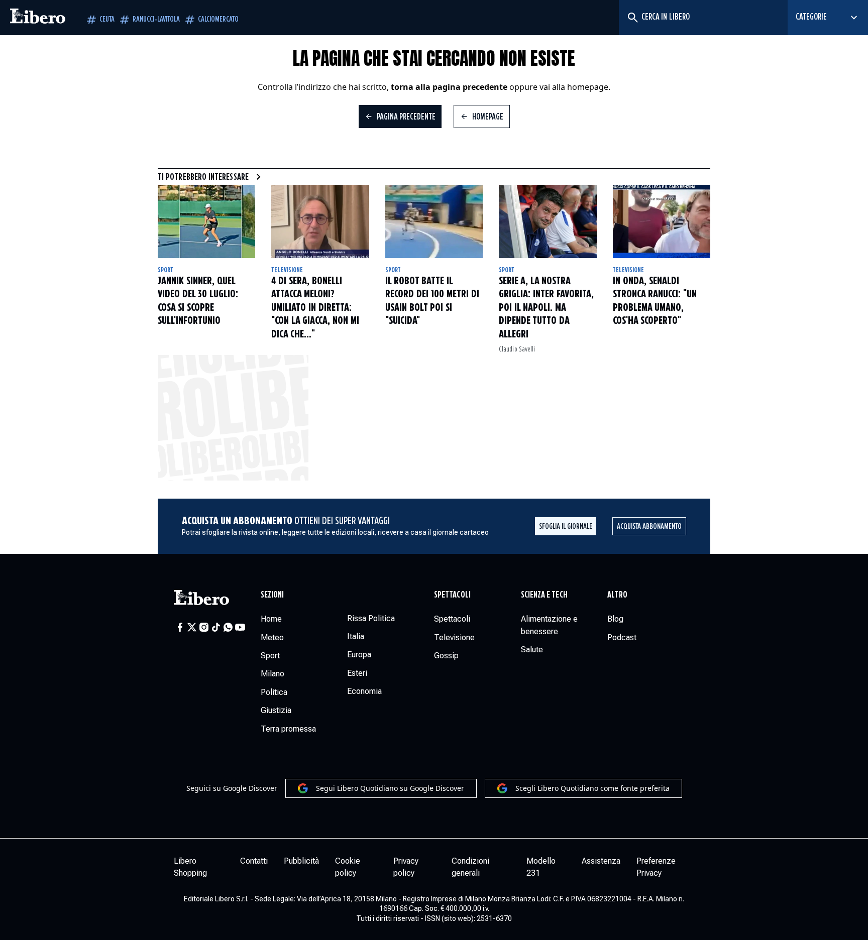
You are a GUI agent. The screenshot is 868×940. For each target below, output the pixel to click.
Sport (165, 270)
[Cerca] (632, 18)
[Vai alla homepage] (37, 18)
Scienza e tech (544, 595)
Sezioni (272, 595)
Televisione (287, 270)
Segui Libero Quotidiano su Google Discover (390, 788)
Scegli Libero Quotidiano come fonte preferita (592, 788)
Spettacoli (452, 595)
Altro (617, 595)
